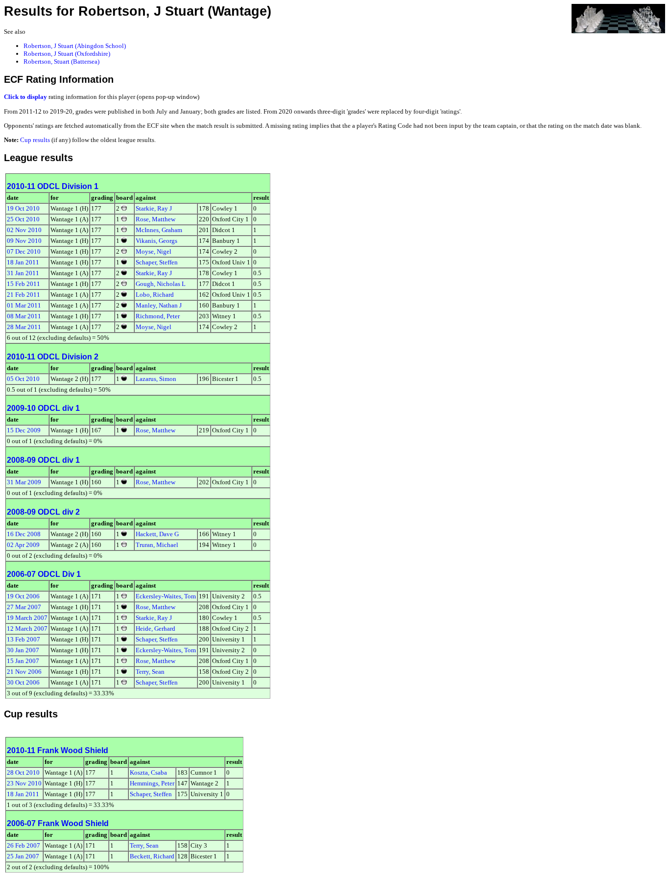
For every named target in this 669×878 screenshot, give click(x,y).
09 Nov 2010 (24, 240)
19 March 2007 (27, 617)
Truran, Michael (157, 544)
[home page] (618, 18)
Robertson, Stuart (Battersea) (61, 61)
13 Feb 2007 (23, 639)
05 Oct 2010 (23, 378)
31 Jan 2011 (23, 273)
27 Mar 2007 (24, 607)
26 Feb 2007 (23, 845)
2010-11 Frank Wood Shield (57, 750)
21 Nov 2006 (24, 671)
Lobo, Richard (155, 294)
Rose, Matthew (155, 219)
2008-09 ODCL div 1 (43, 460)
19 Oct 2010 (23, 208)
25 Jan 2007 (23, 856)
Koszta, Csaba (148, 772)
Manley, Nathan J (159, 305)
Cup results (35, 139)
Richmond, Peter (158, 316)
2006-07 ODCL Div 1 (44, 574)
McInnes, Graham (159, 230)
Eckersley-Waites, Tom (166, 596)
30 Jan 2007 (23, 650)
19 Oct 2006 (23, 596)
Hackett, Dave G (157, 534)
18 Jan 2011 (23, 262)
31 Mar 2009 (24, 482)
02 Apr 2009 (23, 544)
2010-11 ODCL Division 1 (52, 186)
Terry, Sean (150, 671)
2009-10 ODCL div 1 (43, 408)
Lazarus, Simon (156, 378)
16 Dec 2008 (24, 534)
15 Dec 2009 (24, 430)
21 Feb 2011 (23, 294)
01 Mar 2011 (24, 305)
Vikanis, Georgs (156, 240)
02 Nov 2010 (24, 230)
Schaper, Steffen (157, 262)
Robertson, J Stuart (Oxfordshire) (67, 53)
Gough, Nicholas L (161, 283)
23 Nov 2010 (24, 783)
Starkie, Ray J (154, 208)
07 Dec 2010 (24, 251)
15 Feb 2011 (23, 283)
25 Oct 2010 (23, 219)
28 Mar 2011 (24, 327)
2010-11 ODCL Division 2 (52, 357)
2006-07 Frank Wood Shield (58, 823)
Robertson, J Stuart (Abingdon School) (75, 45)
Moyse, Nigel (153, 251)
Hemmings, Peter (152, 783)
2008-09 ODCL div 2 (43, 512)
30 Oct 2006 (23, 682)
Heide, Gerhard (155, 628)
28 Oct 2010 (23, 772)
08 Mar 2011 (24, 316)
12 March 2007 (27, 628)
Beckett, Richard (152, 856)
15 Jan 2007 (23, 660)
